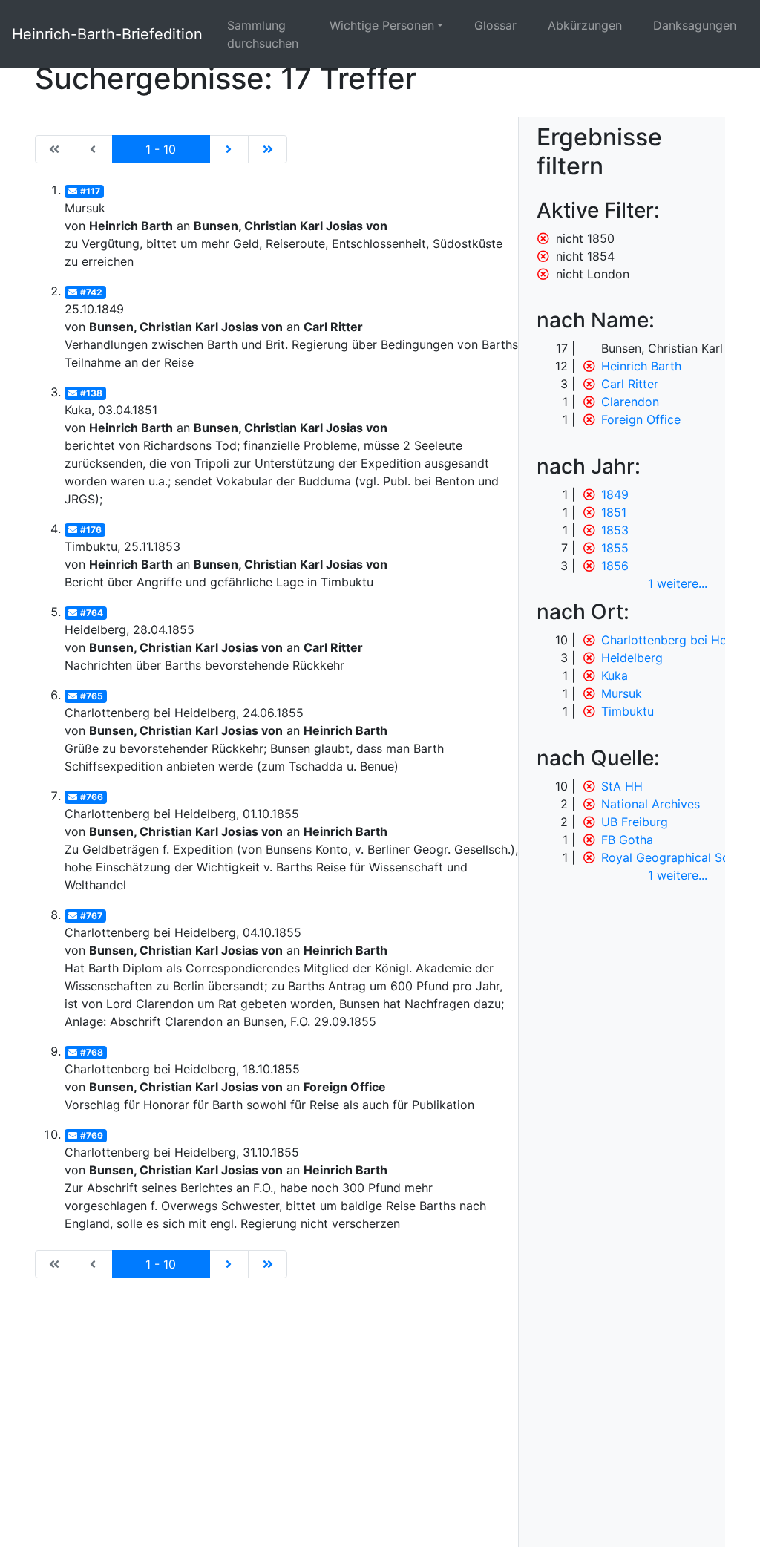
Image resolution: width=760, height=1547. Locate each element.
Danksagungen (694, 25)
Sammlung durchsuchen (262, 34)
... (677, 583)
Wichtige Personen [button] (382, 25)
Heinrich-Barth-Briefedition (107, 34)
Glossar (495, 25)
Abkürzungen (585, 25)
